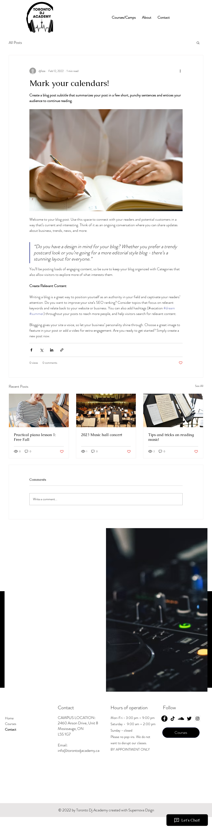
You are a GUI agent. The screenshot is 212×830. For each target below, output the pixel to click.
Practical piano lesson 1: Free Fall (35, 437)
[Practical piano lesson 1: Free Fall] (39, 410)
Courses (10, 723)
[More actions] (180, 70)
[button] (198, 42)
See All (199, 386)
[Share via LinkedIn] (52, 350)
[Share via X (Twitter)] (41, 350)
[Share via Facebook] (31, 350)
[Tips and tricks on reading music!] (173, 410)
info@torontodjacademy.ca (78, 750)
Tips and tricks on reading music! (171, 437)
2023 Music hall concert (101, 434)
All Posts (15, 42)
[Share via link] (62, 350)
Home (9, 718)
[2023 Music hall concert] (106, 410)
